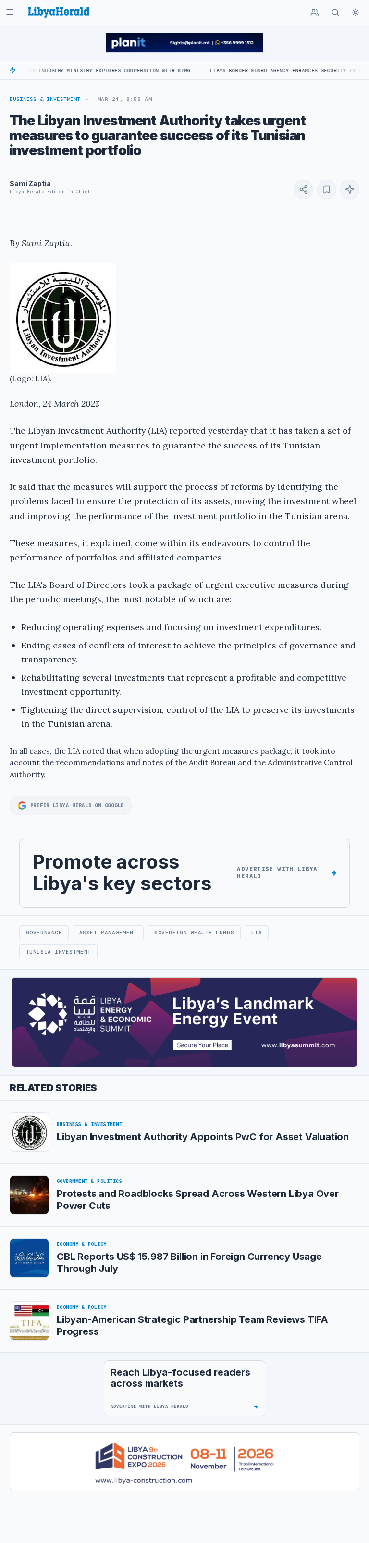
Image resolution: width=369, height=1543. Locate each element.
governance (44, 932)
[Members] (314, 12)
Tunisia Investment (58, 951)
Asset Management (108, 932)
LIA (256, 932)
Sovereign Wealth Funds (194, 932)
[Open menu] (10, 12)
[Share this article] (303, 189)
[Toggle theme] (355, 12)
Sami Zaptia (30, 183)
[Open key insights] (349, 189)
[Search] (335, 12)
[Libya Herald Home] (58, 12)
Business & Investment (45, 99)
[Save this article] (326, 189)
